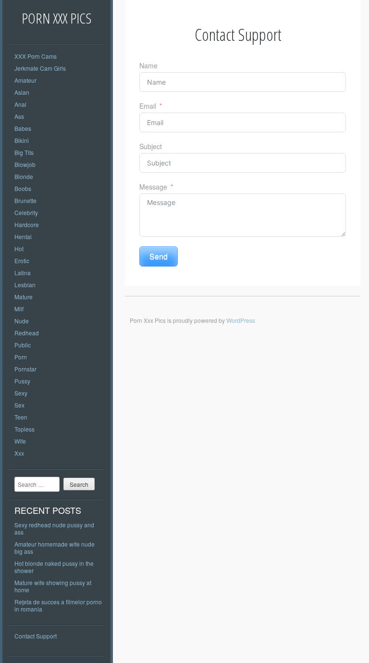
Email (147, 106)
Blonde (23, 176)
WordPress (240, 320)
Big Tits (24, 152)
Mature (23, 297)
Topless (24, 429)
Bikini (21, 140)
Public (22, 345)
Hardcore (26, 224)
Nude (21, 321)
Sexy (20, 393)
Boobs (22, 188)
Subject (150, 146)
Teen (20, 417)
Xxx (19, 453)
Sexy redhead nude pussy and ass (54, 528)
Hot (19, 248)
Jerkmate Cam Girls (40, 68)
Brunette (25, 200)
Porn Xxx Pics (56, 18)
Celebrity (26, 212)
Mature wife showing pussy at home (52, 586)
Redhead (26, 333)
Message (153, 186)
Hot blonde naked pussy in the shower (54, 566)
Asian (21, 92)
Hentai (23, 236)
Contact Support (35, 636)
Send (158, 256)
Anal (20, 104)
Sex (19, 405)
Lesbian (25, 284)
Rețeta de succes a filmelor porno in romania (58, 605)
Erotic (21, 260)
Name (148, 65)
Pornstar (25, 369)
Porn (20, 357)
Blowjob (25, 164)
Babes (22, 128)
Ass (19, 116)
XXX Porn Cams (35, 56)
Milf (19, 309)
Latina (22, 272)
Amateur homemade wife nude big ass (54, 547)
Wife (20, 441)
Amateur (25, 80)
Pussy (22, 381)
